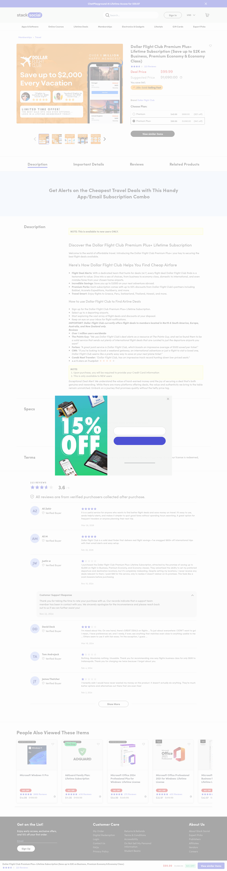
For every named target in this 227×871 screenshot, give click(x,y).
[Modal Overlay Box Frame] (113, 436)
